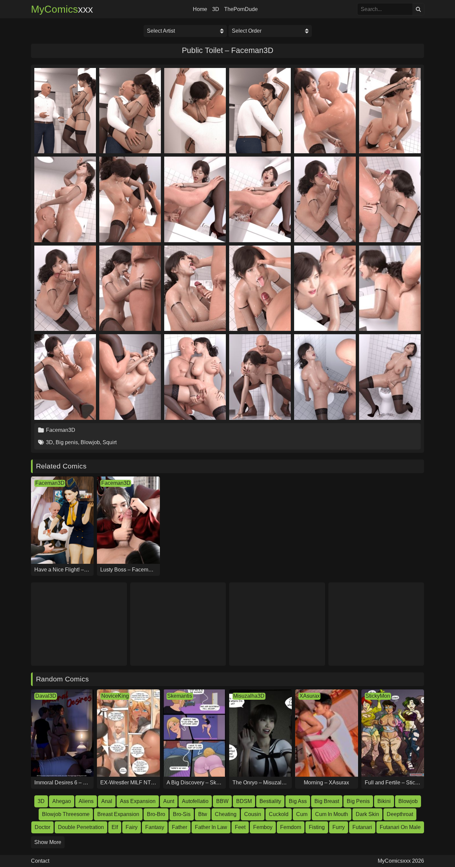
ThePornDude (241, 9)
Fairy (132, 827)
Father (179, 827)
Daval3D (45, 696)
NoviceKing (115, 696)
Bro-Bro (156, 814)
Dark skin (367, 814)
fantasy (154, 827)
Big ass (298, 801)
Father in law (211, 827)
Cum (301, 814)
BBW (222, 801)
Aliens (86, 801)
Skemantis (179, 696)
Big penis (67, 442)
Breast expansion (118, 814)
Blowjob (90, 442)
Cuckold (278, 814)
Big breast (326, 801)
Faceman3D (60, 430)
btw (202, 814)
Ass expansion (138, 801)
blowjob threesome (66, 814)
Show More (47, 842)
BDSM (244, 801)
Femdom (290, 827)
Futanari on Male (400, 827)
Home (200, 9)
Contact (40, 861)
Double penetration (81, 827)
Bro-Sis (182, 814)
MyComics (62, 9)
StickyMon (377, 696)
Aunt (168, 801)
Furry (338, 827)
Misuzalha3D (248, 696)
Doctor (42, 827)
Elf (115, 827)
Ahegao (61, 801)
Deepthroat (400, 814)
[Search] (418, 9)
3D (215, 9)
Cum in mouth (331, 814)
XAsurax (309, 696)
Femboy (262, 827)
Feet (240, 827)
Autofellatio (195, 801)
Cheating (225, 814)
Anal (106, 801)
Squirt (110, 442)
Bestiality (270, 801)
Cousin (252, 814)
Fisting (317, 827)
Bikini (384, 801)
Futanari (362, 827)
